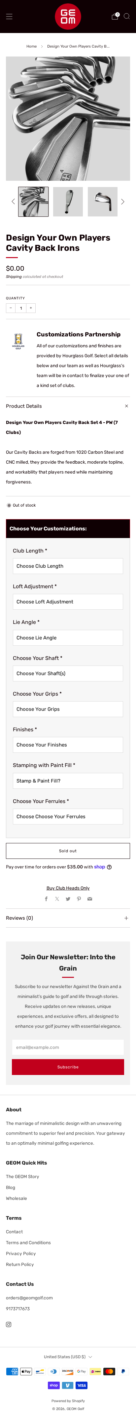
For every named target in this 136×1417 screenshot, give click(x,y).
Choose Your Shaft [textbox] (37, 658)
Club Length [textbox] (30, 551)
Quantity (15, 298)
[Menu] (9, 16)
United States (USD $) (64, 1357)
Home (31, 46)
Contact (14, 1231)
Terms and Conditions (28, 1242)
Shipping (14, 276)
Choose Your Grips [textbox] (37, 694)
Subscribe (68, 1067)
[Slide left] (14, 202)
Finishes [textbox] (25, 729)
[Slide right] (122, 202)
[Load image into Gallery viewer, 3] (102, 202)
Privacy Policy (21, 1253)
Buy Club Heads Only (68, 888)
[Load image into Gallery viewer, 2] (68, 202)
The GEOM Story (22, 1176)
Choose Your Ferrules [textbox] (41, 801)
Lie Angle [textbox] (26, 622)
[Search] (126, 16)
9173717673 (18, 1308)
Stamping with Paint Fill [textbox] (44, 765)
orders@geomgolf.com (29, 1297)
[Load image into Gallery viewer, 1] (33, 202)
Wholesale (16, 1198)
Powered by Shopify (68, 1401)
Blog (10, 1187)
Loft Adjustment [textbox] (35, 586)
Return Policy (20, 1264)
